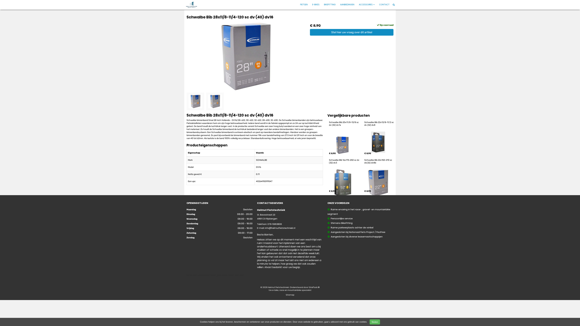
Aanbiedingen (347, 4)
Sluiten (375, 322)
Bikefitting (330, 4)
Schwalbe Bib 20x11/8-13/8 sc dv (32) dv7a (344, 123)
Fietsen (304, 4)
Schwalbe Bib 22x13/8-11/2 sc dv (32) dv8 (379, 123)
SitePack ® (314, 287)
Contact (384, 4)
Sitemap (290, 294)
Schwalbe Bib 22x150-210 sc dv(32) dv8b (378, 161)
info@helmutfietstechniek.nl (280, 228)
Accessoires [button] (366, 4)
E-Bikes (315, 4)
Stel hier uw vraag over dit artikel (351, 32)
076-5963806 (274, 224)
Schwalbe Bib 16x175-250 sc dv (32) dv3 (344, 161)
